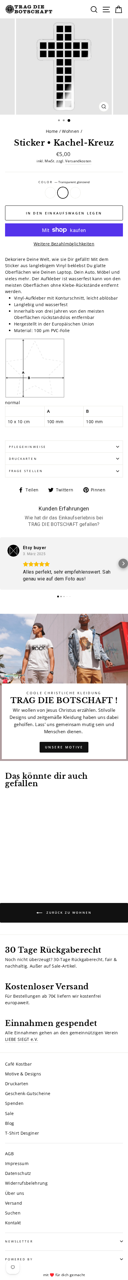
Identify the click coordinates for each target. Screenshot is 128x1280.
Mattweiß (50, 192)
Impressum (17, 1163)
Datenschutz (18, 1173)
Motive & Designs (23, 1074)
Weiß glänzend (75, 192)
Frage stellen (26, 471)
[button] (5, 563)
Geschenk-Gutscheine (27, 1093)
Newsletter (19, 1241)
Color (64, 182)
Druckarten (23, 459)
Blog (9, 1123)
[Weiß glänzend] (22, 867)
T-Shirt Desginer (22, 1133)
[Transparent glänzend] (15, 867)
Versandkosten (78, 161)
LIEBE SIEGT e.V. (21, 1039)
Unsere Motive (64, 747)
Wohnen (70, 131)
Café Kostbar (18, 1064)
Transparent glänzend (63, 192)
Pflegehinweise (27, 447)
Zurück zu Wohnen (68, 912)
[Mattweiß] (8, 867)
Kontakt (13, 1223)
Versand (13, 1203)
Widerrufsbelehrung (26, 1183)
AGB (9, 1153)
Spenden (14, 1103)
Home (52, 131)
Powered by (19, 1259)
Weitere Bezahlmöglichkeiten (64, 244)
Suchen (13, 1213)
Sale (9, 1113)
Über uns (14, 1193)
